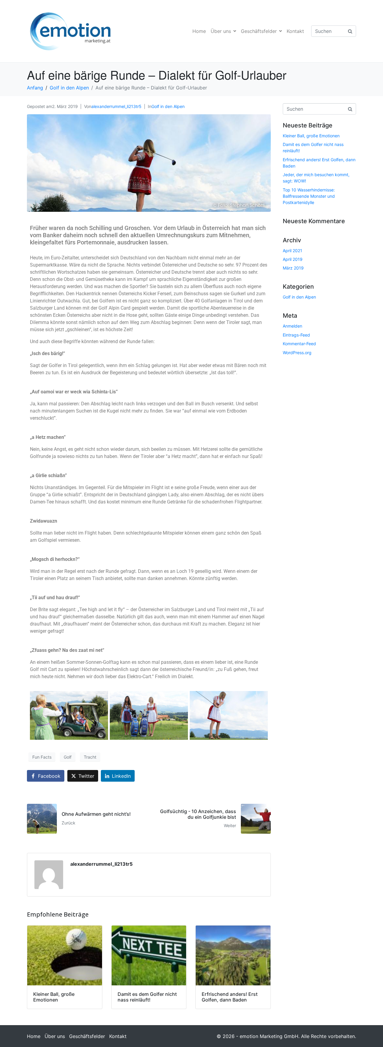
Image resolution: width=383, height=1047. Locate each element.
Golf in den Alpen (168, 106)
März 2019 (293, 267)
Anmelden (292, 325)
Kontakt (295, 31)
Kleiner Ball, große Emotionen (311, 135)
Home (199, 31)
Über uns (221, 31)
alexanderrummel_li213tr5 (116, 106)
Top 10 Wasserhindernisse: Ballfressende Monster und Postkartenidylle (309, 196)
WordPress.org (297, 352)
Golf (68, 757)
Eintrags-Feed (296, 334)
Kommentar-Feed (299, 343)
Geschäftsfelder (259, 31)
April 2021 (292, 250)
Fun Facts (41, 757)
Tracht (90, 757)
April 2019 (293, 259)
